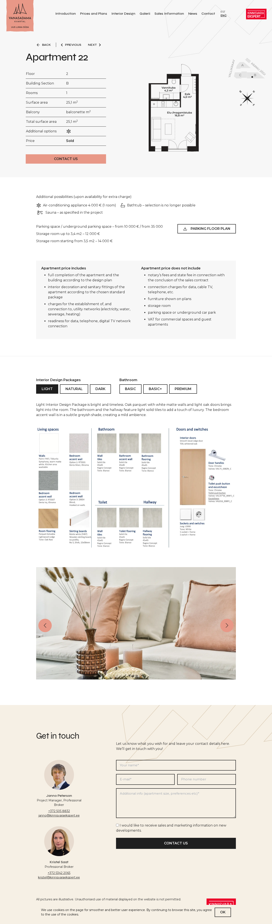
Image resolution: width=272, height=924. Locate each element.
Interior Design (123, 13)
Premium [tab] (183, 389)
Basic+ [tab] (155, 389)
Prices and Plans (93, 13)
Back (46, 45)
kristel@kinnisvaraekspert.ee (59, 877)
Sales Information (169, 13)
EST (223, 11)
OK (222, 912)
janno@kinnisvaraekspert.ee (59, 815)
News (192, 13)
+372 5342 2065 (59, 873)
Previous (73, 45)
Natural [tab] (74, 389)
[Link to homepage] (20, 16)
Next (92, 45)
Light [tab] (47, 389)
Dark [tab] (100, 389)
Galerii (145, 13)
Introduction (65, 13)
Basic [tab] (130, 389)
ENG (224, 15)
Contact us (66, 159)
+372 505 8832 (59, 811)
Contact (208, 13)
